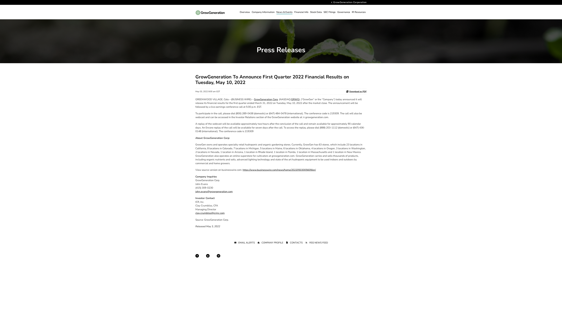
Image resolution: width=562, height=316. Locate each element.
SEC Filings (330, 12)
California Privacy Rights (310, 258)
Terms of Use (293, 258)
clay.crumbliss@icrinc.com (210, 213)
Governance (343, 12)
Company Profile (272, 242)
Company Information (263, 12)
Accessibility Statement (332, 258)
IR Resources (359, 12)
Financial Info (301, 12)
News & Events (284, 12)
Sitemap (281, 258)
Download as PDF (358, 91)
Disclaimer (271, 258)
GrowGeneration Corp (266, 99)
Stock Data (316, 12)
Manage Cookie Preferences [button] (356, 258)
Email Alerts (246, 242)
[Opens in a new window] (197, 256)
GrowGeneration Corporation (350, 2)
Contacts (296, 242)
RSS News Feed (318, 242)
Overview (245, 12)
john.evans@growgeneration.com (214, 191)
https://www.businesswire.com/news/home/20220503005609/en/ (279, 170)
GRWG (295, 99)
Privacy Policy (258, 258)
